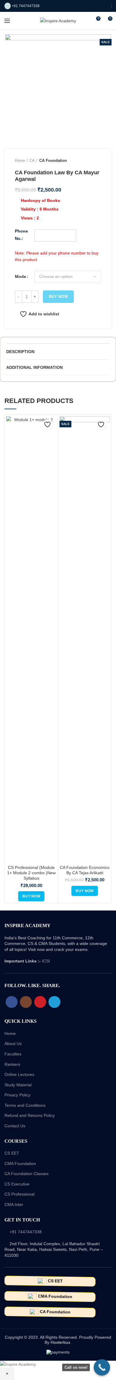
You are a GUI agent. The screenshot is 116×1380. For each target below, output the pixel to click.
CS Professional (19, 1194)
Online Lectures (19, 1074)
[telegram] (54, 1002)
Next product (98, 161)
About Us (13, 1043)
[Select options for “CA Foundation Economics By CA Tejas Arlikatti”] (84, 891)
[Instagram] (26, 1002)
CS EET (11, 1153)
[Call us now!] (102, 1367)
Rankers (12, 1064)
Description (20, 351)
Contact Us (14, 1125)
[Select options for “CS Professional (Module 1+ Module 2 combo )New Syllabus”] (31, 896)
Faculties (12, 1054)
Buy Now (58, 296)
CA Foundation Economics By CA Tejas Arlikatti (84, 870)
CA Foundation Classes (26, 1173)
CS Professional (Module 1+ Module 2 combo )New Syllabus (31, 873)
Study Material (18, 1084)
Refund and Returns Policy (29, 1115)
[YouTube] (40, 1002)
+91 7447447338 (26, 6)
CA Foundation (53, 160)
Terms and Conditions (25, 1105)
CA (32, 160)
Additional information (34, 367)
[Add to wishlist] (48, 424)
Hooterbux (60, 1342)
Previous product (86, 161)
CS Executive (16, 1184)
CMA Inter (13, 1204)
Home (20, 160)
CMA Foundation (20, 1163)
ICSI (46, 961)
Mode (20, 276)
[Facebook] (12, 1002)
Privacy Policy (17, 1095)
